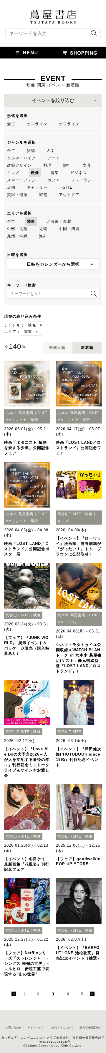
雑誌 (31, 150)
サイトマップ (35, 1027)
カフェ (53, 180)
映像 (35, 172)
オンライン (37, 124)
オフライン (69, 124)
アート (53, 158)
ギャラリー (37, 187)
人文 (51, 150)
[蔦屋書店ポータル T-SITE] (53, 12)
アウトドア (69, 194)
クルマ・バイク (21, 158)
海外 (43, 236)
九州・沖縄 (17, 236)
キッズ (13, 172)
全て (11, 124)
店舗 (11, 187)
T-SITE (66, 187)
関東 (31, 221)
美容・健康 (17, 194)
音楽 (55, 172)
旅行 (67, 165)
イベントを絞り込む (53, 100)
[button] (26, 52)
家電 (43, 194)
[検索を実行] (92, 35)
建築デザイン (19, 165)
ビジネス (78, 172)
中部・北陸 (17, 229)
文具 (87, 165)
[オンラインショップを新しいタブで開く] (79, 52)
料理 (47, 165)
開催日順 (57, 347)
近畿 (43, 229)
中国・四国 (69, 229)
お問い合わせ (13, 1027)
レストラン (81, 180)
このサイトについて (61, 1027)
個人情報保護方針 (90, 1027)
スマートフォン (21, 180)
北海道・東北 (59, 221)
